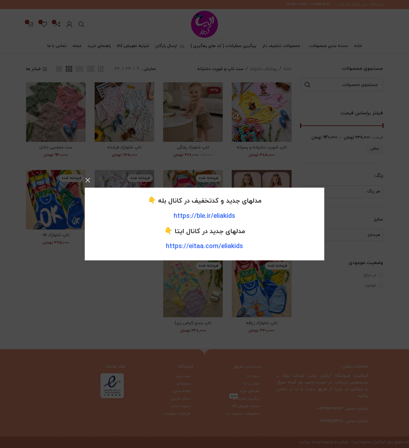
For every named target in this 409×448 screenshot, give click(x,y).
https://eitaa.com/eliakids (204, 246)
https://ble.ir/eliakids (204, 216)
